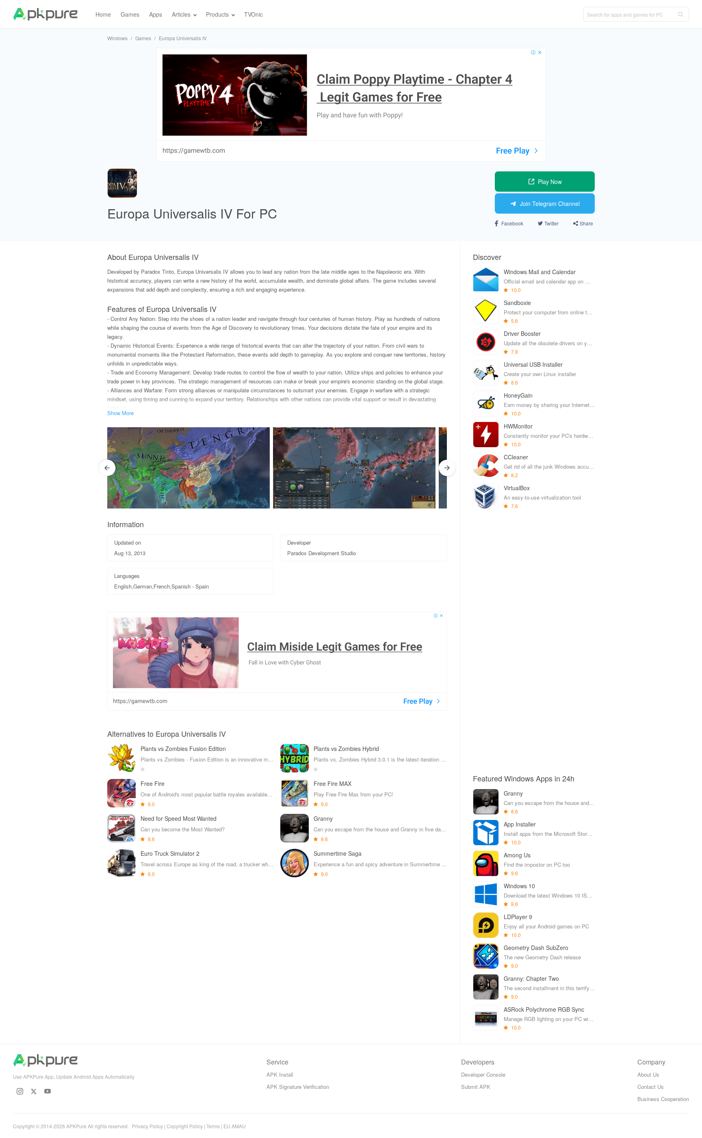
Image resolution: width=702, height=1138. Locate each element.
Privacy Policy (147, 1126)
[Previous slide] (107, 468)
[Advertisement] (534, 641)
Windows (117, 38)
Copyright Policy (185, 1126)
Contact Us (650, 1086)
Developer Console (483, 1074)
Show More (120, 413)
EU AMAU (234, 1126)
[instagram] (20, 1091)
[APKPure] (45, 14)
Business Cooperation (663, 1099)
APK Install (279, 1074)
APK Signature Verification (297, 1086)
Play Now (550, 181)
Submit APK (475, 1086)
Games (143, 38)
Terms (213, 1126)
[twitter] (34, 1091)
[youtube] (47, 1091)
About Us (648, 1074)
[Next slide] (447, 468)
